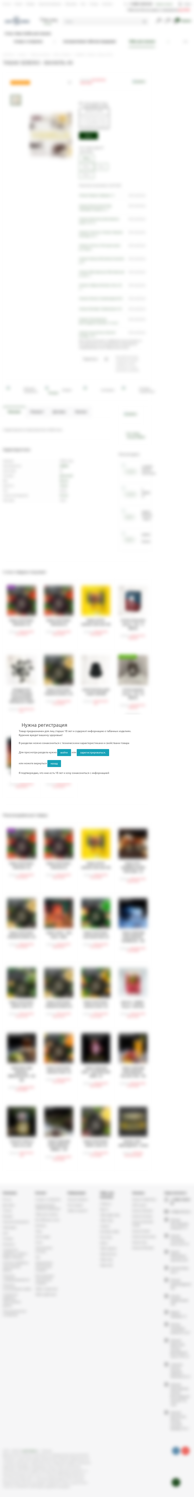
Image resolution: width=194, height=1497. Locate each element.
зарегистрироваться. (93, 752)
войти (64, 752)
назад (54, 763)
